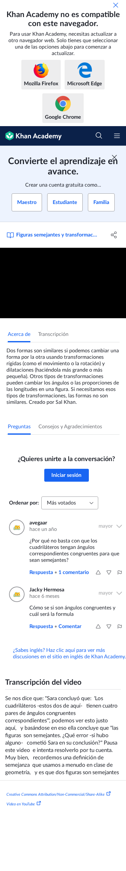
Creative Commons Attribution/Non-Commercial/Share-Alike (55, 794)
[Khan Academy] (31, 135)
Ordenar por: (24, 502)
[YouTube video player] (63, 283)
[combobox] (69, 502)
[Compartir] (114, 234)
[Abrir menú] (117, 136)
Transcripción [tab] (53, 334)
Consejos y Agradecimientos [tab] (70, 426)
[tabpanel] (63, 373)
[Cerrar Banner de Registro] (114, 157)
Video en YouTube (20, 804)
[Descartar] (115, 5)
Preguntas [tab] (19, 426)
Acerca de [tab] (19, 334)
